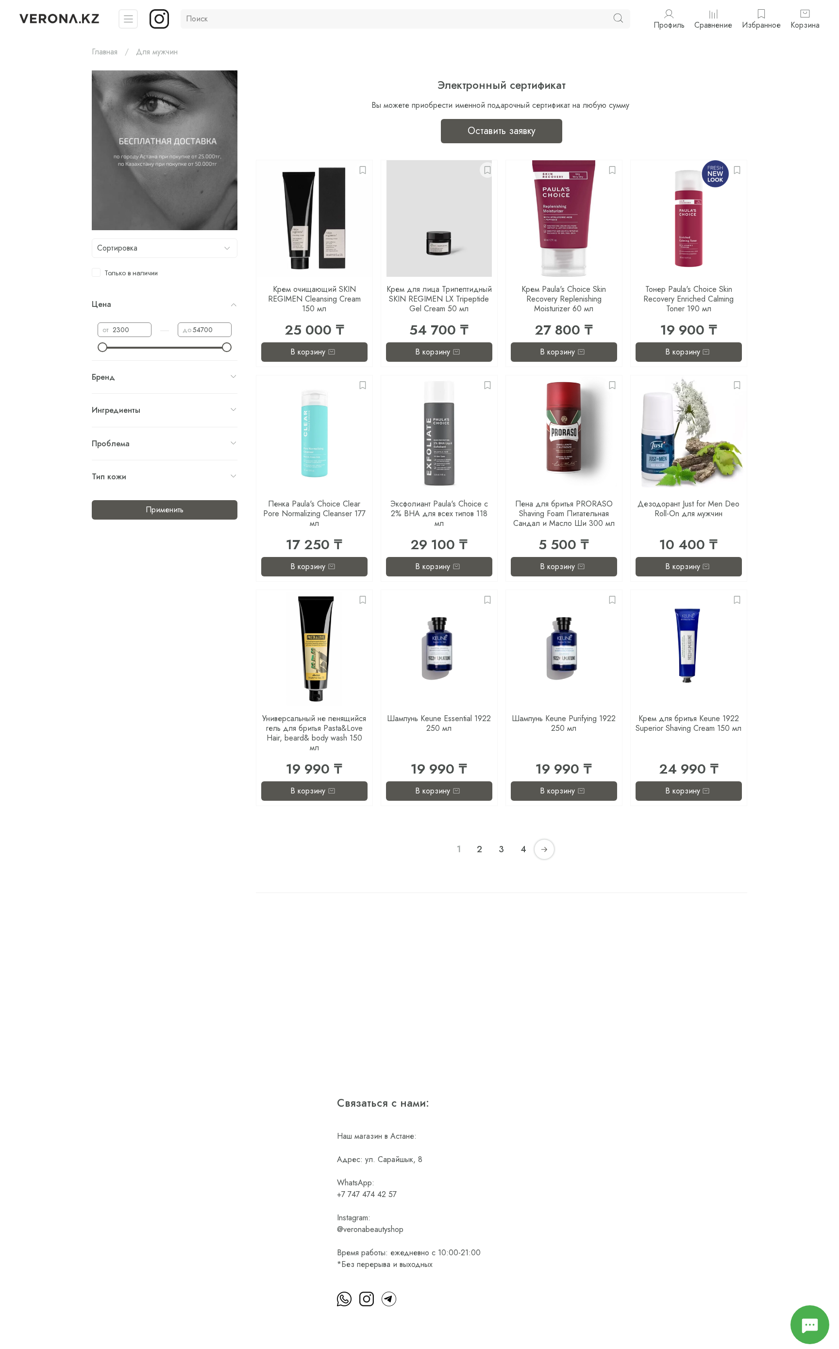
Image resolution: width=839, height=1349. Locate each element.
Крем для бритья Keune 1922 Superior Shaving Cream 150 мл (688, 723)
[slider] (102, 347)
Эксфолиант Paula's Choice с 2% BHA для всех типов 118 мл (439, 513)
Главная (104, 51)
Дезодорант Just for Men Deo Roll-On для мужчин (688, 508)
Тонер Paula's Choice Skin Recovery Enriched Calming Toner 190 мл (688, 299)
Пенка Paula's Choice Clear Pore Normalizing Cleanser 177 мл (314, 513)
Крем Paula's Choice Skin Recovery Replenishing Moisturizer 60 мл (563, 299)
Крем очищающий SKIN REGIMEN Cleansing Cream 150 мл (314, 299)
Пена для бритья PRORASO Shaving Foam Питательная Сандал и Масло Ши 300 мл (564, 513)
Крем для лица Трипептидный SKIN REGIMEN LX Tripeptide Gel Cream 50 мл (439, 299)
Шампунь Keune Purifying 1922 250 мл (564, 723)
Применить (165, 509)
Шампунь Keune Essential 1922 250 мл (439, 723)
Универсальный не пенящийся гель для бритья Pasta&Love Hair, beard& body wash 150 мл (314, 733)
